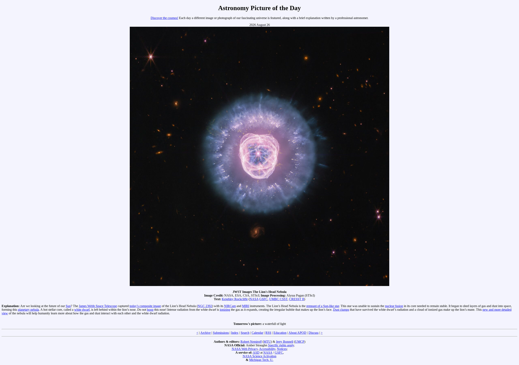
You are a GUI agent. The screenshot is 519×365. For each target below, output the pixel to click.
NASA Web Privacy (245, 349)
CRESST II (296, 299)
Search (245, 332)
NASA (254, 299)
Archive (205, 332)
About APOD (297, 332)
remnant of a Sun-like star (322, 306)
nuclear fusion (394, 306)
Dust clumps (341, 309)
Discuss (313, 332)
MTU (267, 341)
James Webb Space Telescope (98, 306)
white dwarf (82, 309)
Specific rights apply (281, 345)
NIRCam (230, 306)
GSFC (263, 299)
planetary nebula (28, 309)
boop (150, 309)
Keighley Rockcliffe (235, 299)
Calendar (257, 332)
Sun (68, 306)
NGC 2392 (205, 306)
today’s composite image (145, 306)
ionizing (225, 309)
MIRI (245, 306)
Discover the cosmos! (164, 18)
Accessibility (267, 349)
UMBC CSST (278, 299)
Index (234, 332)
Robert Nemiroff (251, 341)
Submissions (221, 332)
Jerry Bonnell (284, 341)
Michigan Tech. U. (261, 360)
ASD (256, 352)
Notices (282, 349)
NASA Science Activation (259, 356)
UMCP (299, 341)
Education (279, 332)
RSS (268, 332)
